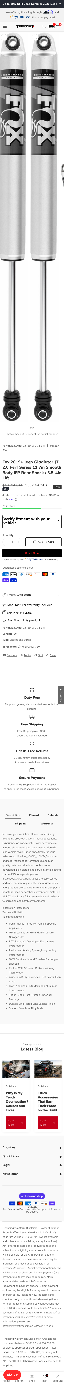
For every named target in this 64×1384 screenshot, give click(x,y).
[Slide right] (39, 428)
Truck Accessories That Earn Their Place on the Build (48, 1101)
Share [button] (53, 655)
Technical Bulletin (12, 912)
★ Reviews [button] (61, 695)
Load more (11, 1122)
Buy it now (32, 553)
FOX (14, 634)
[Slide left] (24, 428)
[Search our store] (45, 26)
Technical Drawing (13, 916)
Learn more (51, 559)
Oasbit (33, 1211)
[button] (51, 26)
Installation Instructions (16, 907)
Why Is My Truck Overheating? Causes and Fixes (17, 1101)
